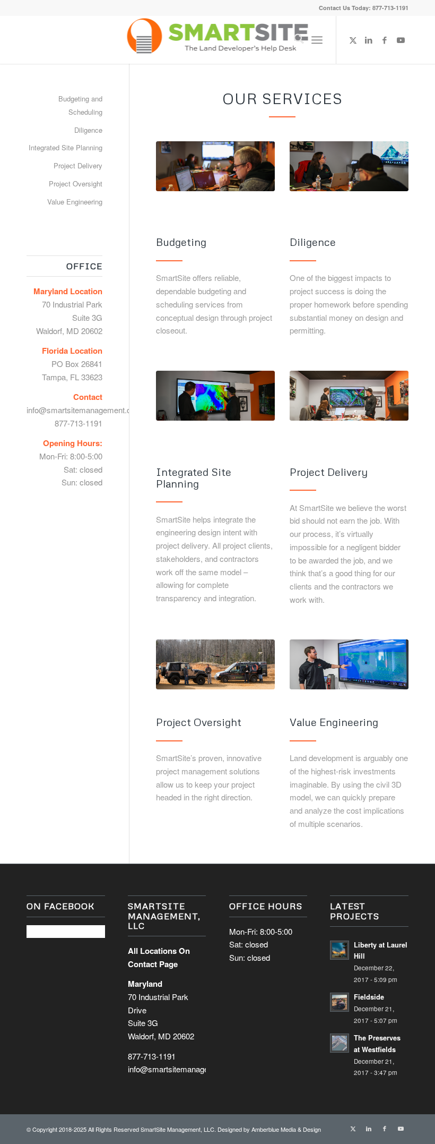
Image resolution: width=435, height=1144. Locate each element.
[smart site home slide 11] (349, 396)
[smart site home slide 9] (215, 396)
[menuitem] (293, 40)
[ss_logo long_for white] (218, 40)
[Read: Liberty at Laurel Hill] (339, 950)
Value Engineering (74, 202)
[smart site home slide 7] (215, 166)
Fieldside (369, 997)
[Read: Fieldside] (339, 1002)
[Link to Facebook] (385, 40)
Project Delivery (78, 165)
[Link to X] (353, 40)
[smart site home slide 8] (349, 166)
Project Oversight (75, 183)
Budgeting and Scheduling (80, 105)
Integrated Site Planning (65, 147)
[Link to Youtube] (400, 40)
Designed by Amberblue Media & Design (269, 1129)
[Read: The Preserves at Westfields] (339, 1043)
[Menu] (317, 39)
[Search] (293, 40)
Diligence (88, 130)
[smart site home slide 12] (215, 664)
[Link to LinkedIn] (369, 40)
